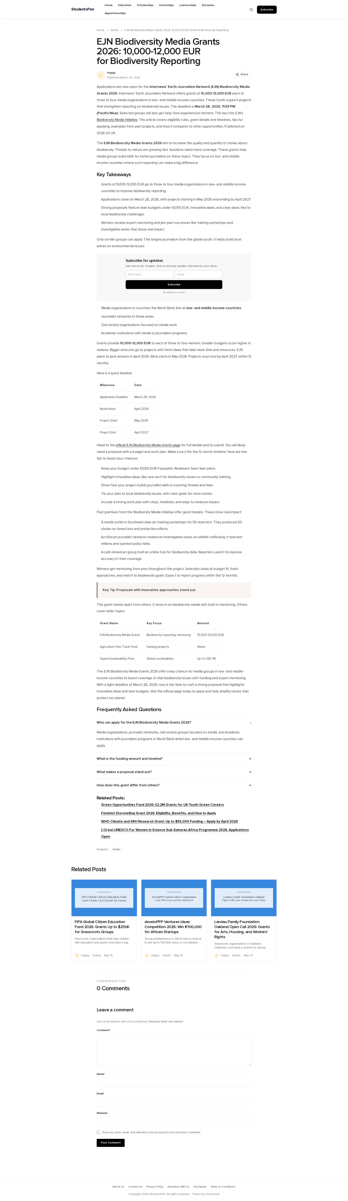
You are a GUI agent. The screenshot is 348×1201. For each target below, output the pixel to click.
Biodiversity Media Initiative (117, 120)
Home (109, 5)
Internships (166, 5)
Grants (114, 30)
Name (101, 1074)
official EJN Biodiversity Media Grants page (148, 445)
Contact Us (135, 1186)
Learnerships (187, 5)
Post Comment (111, 1142)
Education (124, 5)
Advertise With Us (179, 1186)
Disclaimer (200, 1186)
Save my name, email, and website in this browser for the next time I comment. (151, 1132)
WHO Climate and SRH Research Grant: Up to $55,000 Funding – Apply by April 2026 (169, 821)
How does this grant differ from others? (128, 785)
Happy (111, 72)
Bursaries (208, 5)
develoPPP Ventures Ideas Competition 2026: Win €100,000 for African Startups (173, 927)
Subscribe (266, 9)
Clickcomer (213, 1194)
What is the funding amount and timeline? (130, 759)
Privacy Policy (155, 1186)
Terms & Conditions (222, 1186)
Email (100, 1093)
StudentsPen (82, 9)
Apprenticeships (115, 13)
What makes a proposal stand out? (124, 772)
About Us (118, 1186)
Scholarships (145, 5)
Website (102, 1113)
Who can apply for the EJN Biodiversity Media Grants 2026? (144, 722)
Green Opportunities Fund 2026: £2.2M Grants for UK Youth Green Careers (162, 805)
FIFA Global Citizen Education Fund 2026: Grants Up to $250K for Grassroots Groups (102, 927)
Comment (104, 1030)
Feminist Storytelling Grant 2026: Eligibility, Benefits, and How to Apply (158, 813)
